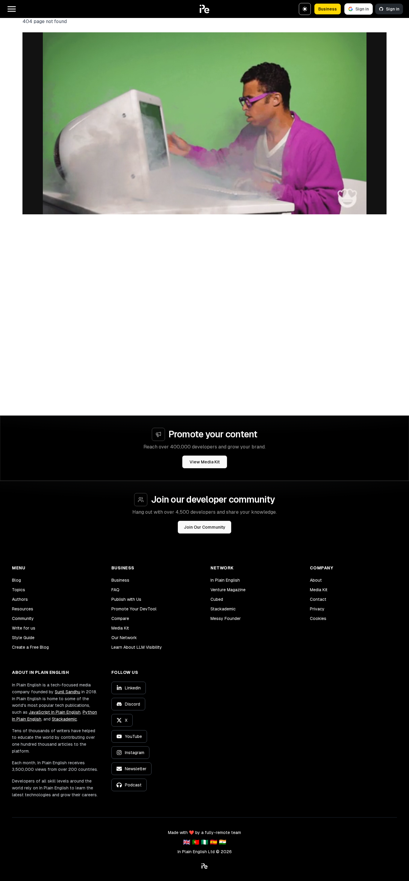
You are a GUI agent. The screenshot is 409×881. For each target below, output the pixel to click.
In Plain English (225, 580)
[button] (204, 9)
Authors (20, 599)
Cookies (318, 618)
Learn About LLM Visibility (136, 647)
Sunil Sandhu (67, 691)
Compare (120, 618)
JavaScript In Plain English (55, 712)
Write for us (23, 628)
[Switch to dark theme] (305, 9)
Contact (318, 599)
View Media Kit (205, 462)
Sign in (362, 9)
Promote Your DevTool (134, 608)
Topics (18, 589)
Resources (22, 608)
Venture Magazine (228, 589)
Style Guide (23, 637)
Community (23, 618)
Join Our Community (204, 527)
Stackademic (223, 608)
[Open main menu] (11, 8)
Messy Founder (225, 618)
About (316, 580)
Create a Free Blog (30, 647)
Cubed (216, 599)
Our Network (124, 637)
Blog (16, 580)
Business (327, 9)
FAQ (115, 589)
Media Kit (120, 628)
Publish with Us (126, 599)
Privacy (317, 608)
